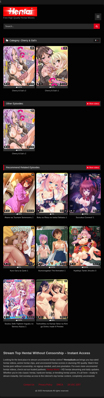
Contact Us (29, 385)
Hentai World (53, 369)
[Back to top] (96, 390)
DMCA (60, 385)
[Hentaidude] (52, 11)
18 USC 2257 (74, 385)
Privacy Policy (45, 385)
